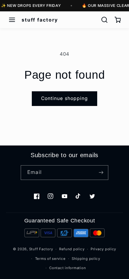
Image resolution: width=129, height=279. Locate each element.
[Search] (104, 19)
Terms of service (50, 259)
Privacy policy (103, 249)
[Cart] (117, 19)
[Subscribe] (101, 172)
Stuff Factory (41, 249)
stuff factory (40, 20)
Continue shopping (64, 98)
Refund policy (72, 249)
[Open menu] (12, 20)
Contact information (67, 268)
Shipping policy (86, 259)
